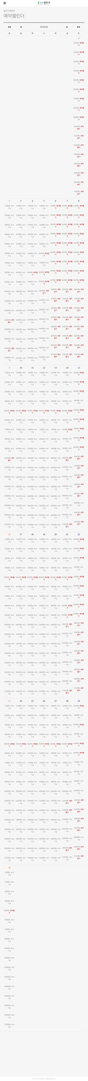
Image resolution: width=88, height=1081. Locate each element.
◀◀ (9, 27)
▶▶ (78, 27)
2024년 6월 (43, 27)
